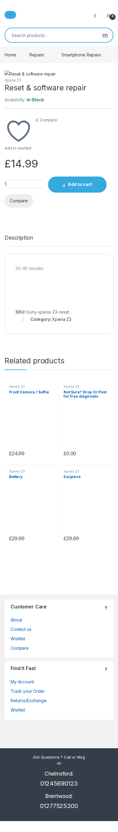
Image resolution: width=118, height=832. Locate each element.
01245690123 (59, 783)
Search (105, 35)
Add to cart (80, 184)
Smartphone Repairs (81, 54)
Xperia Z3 (13, 80)
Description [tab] (19, 238)
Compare (48, 119)
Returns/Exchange (29, 700)
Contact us (21, 629)
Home (10, 54)
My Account (22, 681)
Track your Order (28, 691)
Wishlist (18, 638)
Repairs (36, 54)
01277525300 (59, 806)
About (16, 619)
